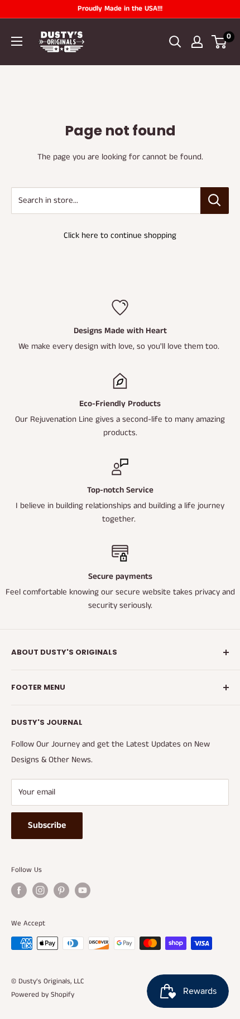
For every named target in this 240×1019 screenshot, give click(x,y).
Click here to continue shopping (120, 235)
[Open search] (175, 42)
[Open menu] (16, 41)
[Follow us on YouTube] (82, 890)
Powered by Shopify (42, 994)
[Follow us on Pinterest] (61, 890)
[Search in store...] (214, 200)
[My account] (197, 42)
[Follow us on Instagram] (40, 890)
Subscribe (47, 825)
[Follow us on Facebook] (19, 890)
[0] (220, 41)
